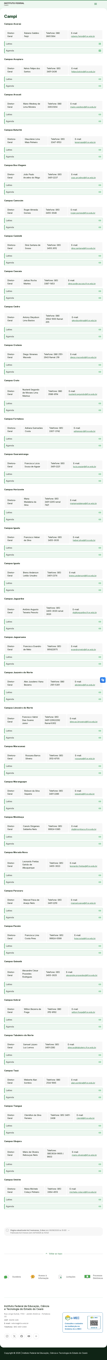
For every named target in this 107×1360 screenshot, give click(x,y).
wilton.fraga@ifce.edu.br (83, 1012)
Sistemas (101, 2)
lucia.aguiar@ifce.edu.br (84, 466)
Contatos (99, 2)
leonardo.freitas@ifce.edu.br (83, 866)
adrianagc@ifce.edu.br (84, 431)
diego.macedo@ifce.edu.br (83, 357)
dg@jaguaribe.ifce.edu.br (85, 612)
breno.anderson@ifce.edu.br (83, 575)
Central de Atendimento (104, 2)
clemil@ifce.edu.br (86, 1118)
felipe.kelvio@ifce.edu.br (83, 71)
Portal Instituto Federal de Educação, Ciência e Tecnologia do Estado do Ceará (17, 4)
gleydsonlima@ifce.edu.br (84, 320)
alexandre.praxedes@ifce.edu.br (81, 975)
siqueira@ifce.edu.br (85, 794)
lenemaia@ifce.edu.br (85, 142)
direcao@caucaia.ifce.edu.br (82, 283)
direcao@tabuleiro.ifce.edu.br (82, 1047)
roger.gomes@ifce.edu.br (83, 213)
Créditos (98, 3)
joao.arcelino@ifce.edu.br (83, 177)
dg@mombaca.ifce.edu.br (83, 829)
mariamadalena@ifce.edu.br (83, 503)
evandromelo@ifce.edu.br (83, 649)
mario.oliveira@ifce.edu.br (84, 1155)
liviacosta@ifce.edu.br (85, 938)
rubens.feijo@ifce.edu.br (83, 36)
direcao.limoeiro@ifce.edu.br (84, 721)
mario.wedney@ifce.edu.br (83, 107)
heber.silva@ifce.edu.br (84, 540)
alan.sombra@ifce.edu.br (83, 1082)
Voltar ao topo (55, 1253)
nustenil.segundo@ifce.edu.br (83, 394)
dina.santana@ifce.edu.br (83, 248)
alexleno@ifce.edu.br (85, 684)
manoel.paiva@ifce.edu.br (83, 903)
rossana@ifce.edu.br (85, 758)
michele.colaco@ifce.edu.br (83, 1192)
